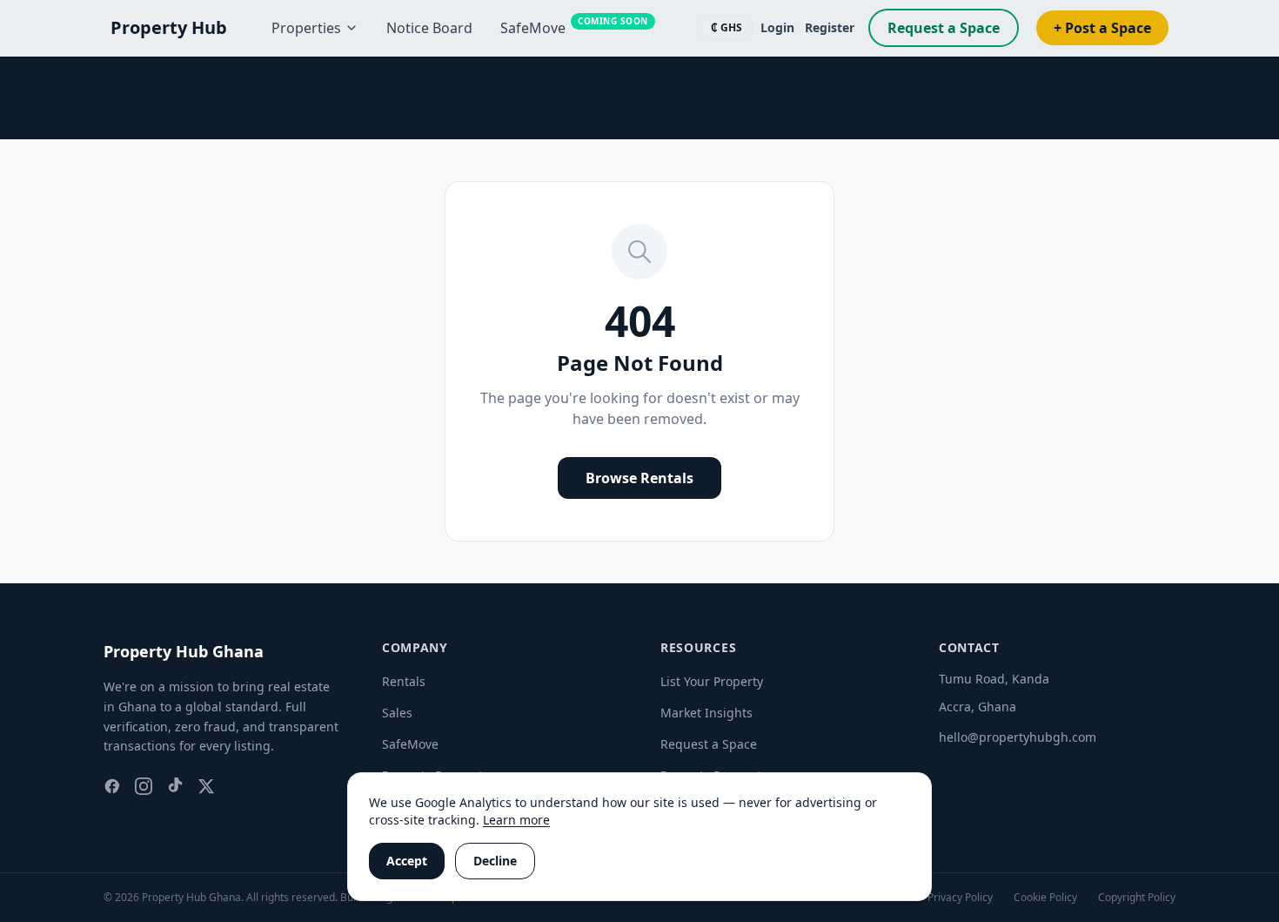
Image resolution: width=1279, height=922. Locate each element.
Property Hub (168, 27)
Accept (406, 860)
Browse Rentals (639, 478)
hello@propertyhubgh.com (1017, 737)
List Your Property (711, 681)
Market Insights (706, 712)
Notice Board (429, 27)
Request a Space (943, 27)
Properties (306, 27)
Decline (495, 860)
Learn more (516, 819)
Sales (397, 712)
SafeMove (410, 744)
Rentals (403, 681)
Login (777, 27)
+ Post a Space (1102, 27)
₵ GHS (726, 27)
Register (829, 27)
